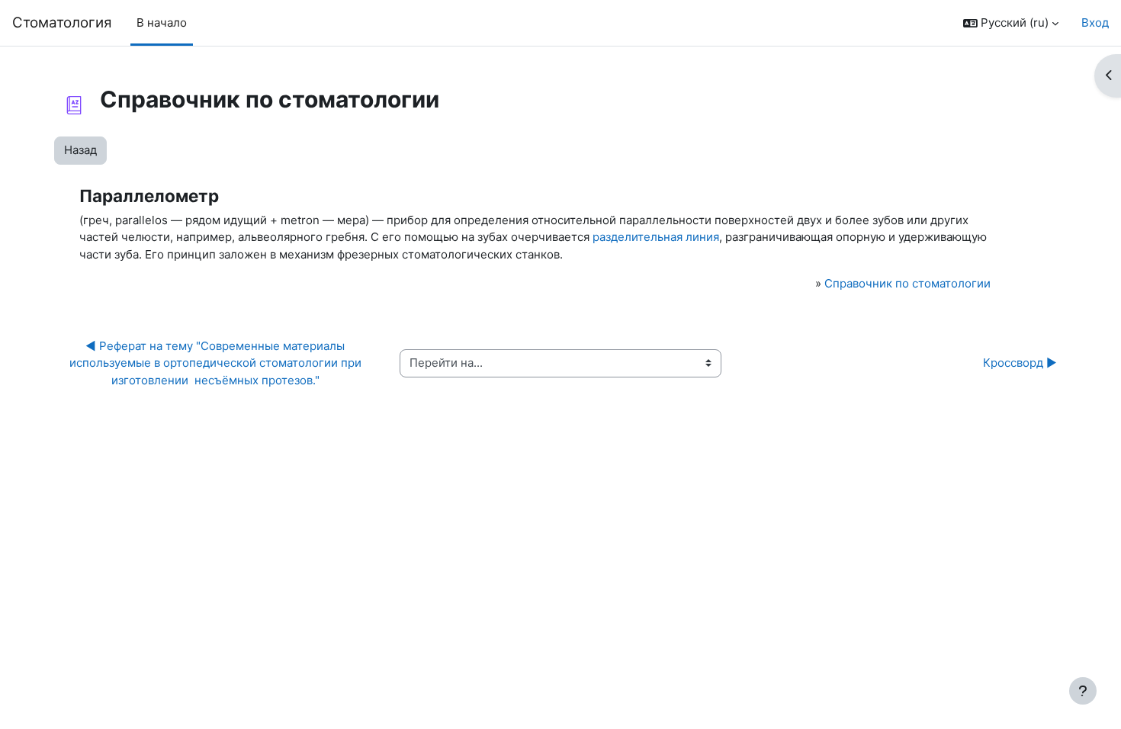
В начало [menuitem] (162, 22)
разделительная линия (656, 237)
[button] (1010, 23)
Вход (1095, 22)
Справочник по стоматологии (907, 283)
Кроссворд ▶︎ (1020, 362)
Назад (80, 150)
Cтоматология (62, 22)
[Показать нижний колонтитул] (1083, 691)
